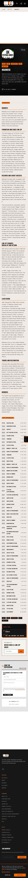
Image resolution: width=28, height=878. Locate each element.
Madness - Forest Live (12, 448)
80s (20, 63)
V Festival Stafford (11, 565)
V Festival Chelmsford (12, 568)
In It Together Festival (12, 432)
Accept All (20, 875)
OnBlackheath (10, 549)
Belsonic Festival (11, 571)
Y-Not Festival (10, 537)
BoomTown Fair (10, 523)
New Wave (14, 63)
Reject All (7, 875)
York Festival (10, 461)
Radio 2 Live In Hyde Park (12, 514)
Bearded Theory (10, 504)
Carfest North (10, 483)
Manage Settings (6, 871)
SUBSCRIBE (22, 857)
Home (4, 9)
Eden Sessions (10, 501)
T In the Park (10, 608)
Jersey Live (9, 517)
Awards (4, 787)
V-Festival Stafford (11, 602)
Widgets (4, 818)
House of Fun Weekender (12, 451)
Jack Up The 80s (10, 552)
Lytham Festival (10, 435)
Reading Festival (10, 592)
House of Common (11, 474)
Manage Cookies (6, 834)
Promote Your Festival (9, 816)
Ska (8, 63)
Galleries (4, 785)
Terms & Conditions (8, 837)
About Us (4, 796)
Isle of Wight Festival (12, 575)
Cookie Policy (6, 832)
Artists (10, 9)
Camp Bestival (10, 498)
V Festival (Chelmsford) (12, 495)
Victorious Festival (11, 442)
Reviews (4, 782)
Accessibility (6, 842)
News (3, 780)
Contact (4, 801)
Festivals (4, 777)
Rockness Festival (11, 562)
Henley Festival (10, 559)
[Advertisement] (14, 29)
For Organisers (6, 808)
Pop (4, 63)
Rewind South (10, 477)
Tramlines (9, 439)
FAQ (3, 821)
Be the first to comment (9, 89)
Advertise (5, 803)
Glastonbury (10, 612)
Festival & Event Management (10, 813)
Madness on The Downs (12, 470)
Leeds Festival (10, 589)
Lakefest (9, 429)
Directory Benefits (7, 811)
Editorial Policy (7, 840)
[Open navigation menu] (25, 3)
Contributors (6, 798)
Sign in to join (22, 668)
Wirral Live (9, 507)
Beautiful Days (10, 423)
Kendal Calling (10, 540)
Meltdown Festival (11, 596)
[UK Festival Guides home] (14, 756)
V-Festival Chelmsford (12, 599)
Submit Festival (6, 806)
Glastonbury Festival (12, 543)
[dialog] (14, 871)
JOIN (21, 651)
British (5, 66)
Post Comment (8, 694)
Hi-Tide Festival (10, 445)
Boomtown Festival (11, 426)
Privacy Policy (6, 829)
